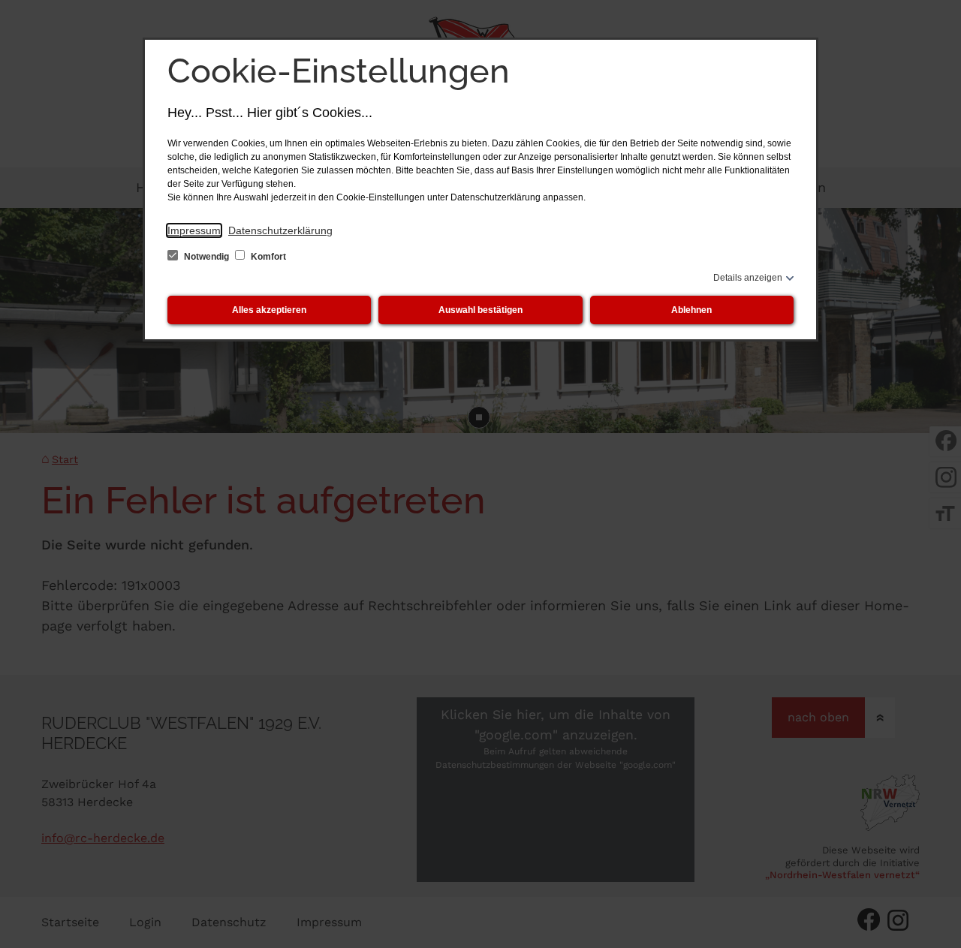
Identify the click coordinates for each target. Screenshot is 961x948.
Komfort (267, 256)
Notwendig (206, 256)
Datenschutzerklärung (280, 230)
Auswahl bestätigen (480, 310)
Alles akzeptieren (269, 310)
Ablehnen (691, 310)
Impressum (194, 230)
